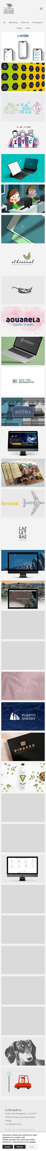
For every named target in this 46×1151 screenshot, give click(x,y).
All (4, 22)
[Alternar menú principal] (41, 8)
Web (27, 28)
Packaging (37, 22)
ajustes (33, 1142)
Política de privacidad (15, 1130)
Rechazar (20, 1147)
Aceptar (7, 1147)
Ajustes (31, 1147)
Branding (13, 22)
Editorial (25, 22)
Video (19, 28)
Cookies (32, 1130)
